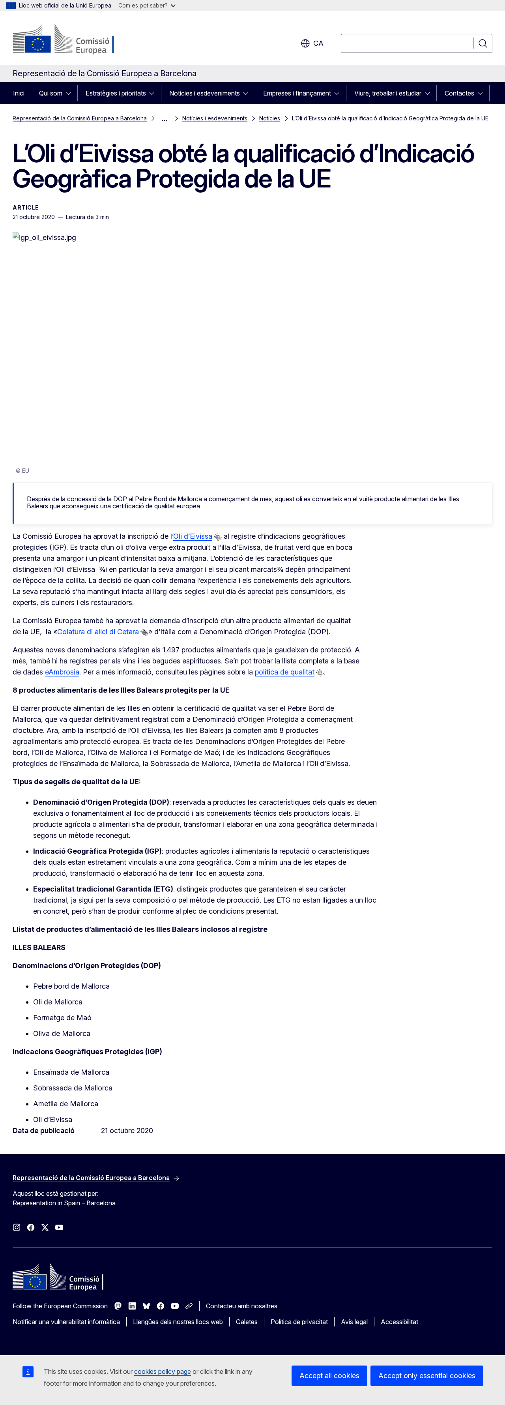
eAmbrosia (62, 672)
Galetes (247, 1322)
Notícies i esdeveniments (204, 93)
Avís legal (354, 1322)
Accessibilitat (399, 1322)
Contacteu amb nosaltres (241, 1306)
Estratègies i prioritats (116, 93)
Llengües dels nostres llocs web (178, 1322)
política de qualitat (284, 672)
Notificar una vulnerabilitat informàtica (66, 1322)
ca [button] (318, 43)
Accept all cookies (329, 1375)
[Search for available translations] (218, 537)
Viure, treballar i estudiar (387, 93)
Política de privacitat (299, 1322)
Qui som (50, 93)
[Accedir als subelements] (70, 93)
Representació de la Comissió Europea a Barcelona (80, 118)
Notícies (269, 118)
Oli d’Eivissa (192, 536)
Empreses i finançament (297, 93)
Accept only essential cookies (426, 1375)
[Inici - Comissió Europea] (76, 39)
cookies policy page (162, 1371)
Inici (18, 93)
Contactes (459, 93)
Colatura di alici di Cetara (98, 632)
